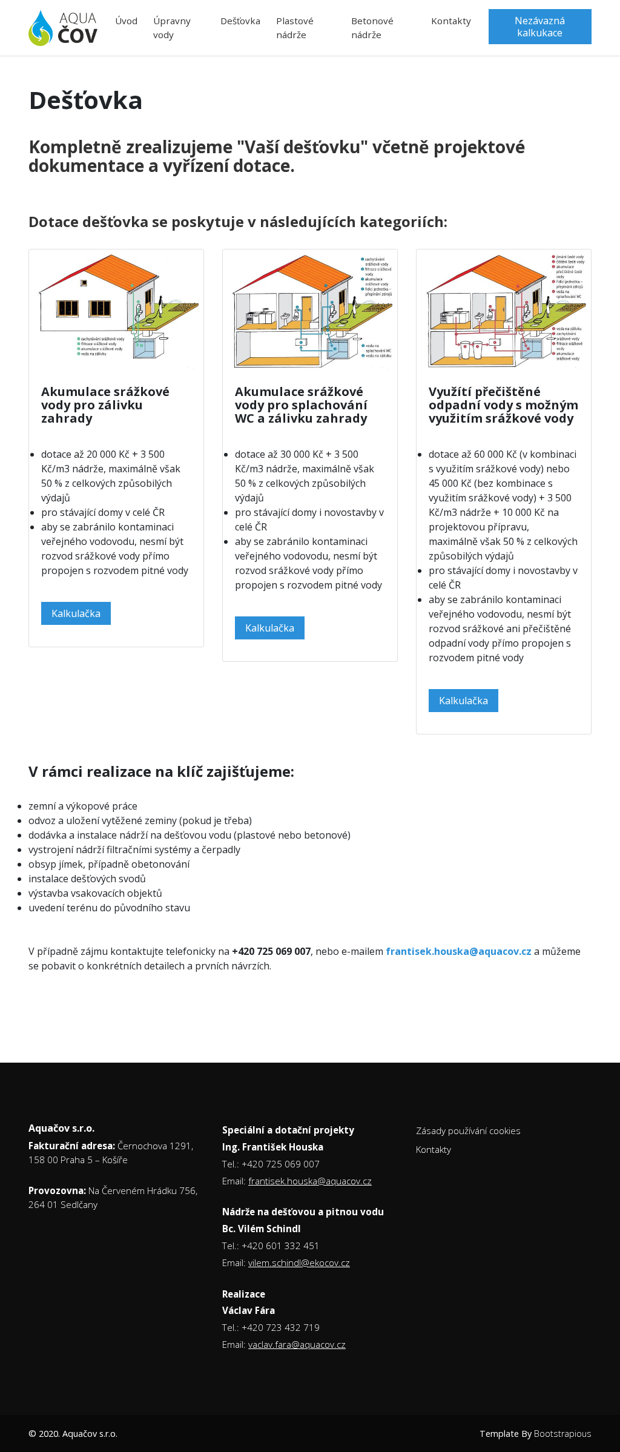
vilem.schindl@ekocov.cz (299, 1262)
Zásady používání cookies (468, 1130)
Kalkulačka (76, 613)
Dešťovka (240, 21)
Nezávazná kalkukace (540, 26)
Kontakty (451, 21)
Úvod (126, 21)
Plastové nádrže (295, 28)
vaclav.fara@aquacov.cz (297, 1344)
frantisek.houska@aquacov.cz (310, 1181)
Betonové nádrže (372, 28)
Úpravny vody (172, 28)
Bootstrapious (563, 1433)
